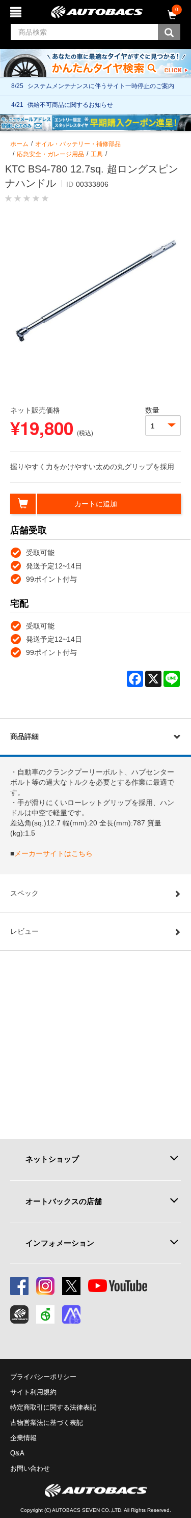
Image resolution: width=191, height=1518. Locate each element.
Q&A (17, 1453)
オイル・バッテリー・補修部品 (78, 144)
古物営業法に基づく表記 (46, 1422)
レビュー (24, 931)
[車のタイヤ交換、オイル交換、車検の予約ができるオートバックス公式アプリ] (19, 1314)
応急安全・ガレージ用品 (50, 154)
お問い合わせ (30, 1468)
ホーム (19, 144)
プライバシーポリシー (43, 1377)
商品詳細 (24, 736)
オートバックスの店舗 (63, 1201)
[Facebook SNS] (19, 1286)
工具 (97, 154)
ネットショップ (52, 1159)
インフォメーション (59, 1243)
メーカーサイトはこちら (53, 853)
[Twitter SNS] (71, 1286)
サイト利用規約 (33, 1392)
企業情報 (23, 1438)
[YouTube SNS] (117, 1286)
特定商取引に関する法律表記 (53, 1407)
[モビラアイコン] (71, 1314)
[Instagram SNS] (45, 1286)
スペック (24, 893)
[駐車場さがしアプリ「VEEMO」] (45, 1314)
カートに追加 (95, 504)
